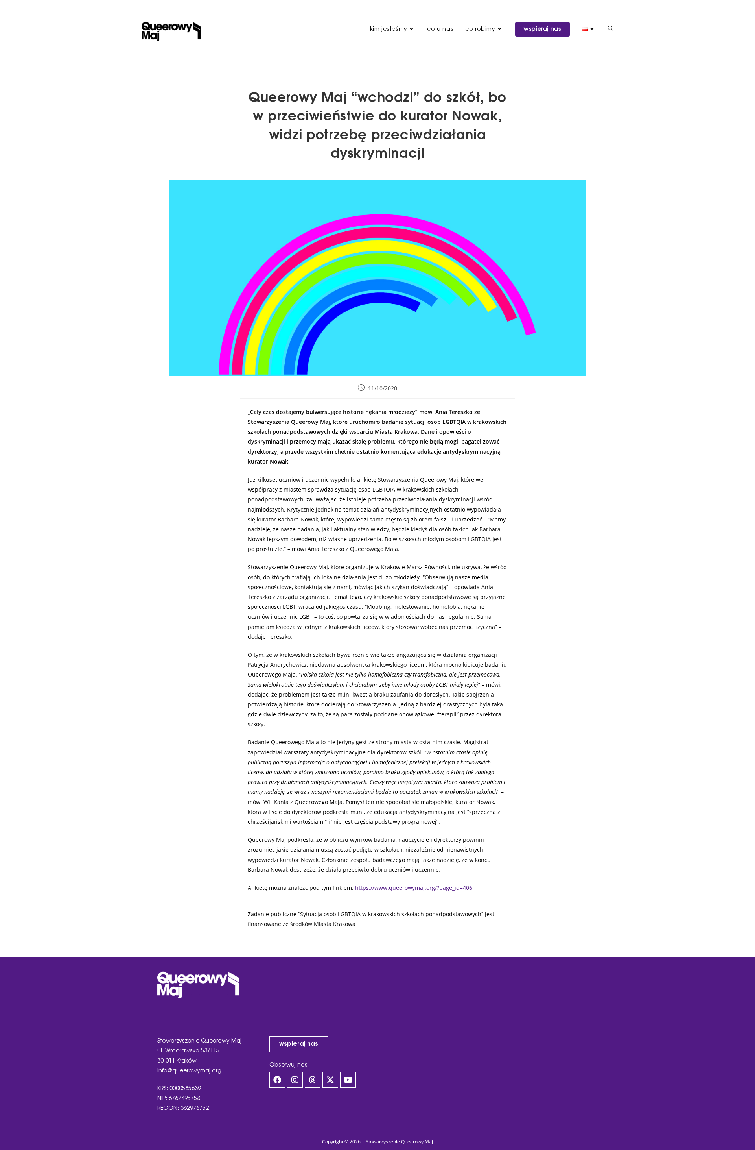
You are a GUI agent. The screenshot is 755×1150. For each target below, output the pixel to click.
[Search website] (610, 29)
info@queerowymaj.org (189, 1071)
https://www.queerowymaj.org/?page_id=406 (413, 887)
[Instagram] (295, 1080)
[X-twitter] (330, 1080)
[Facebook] (277, 1080)
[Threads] (312, 1080)
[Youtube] (348, 1080)
